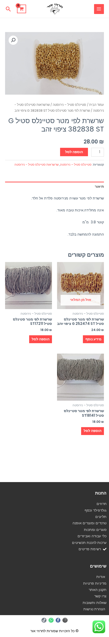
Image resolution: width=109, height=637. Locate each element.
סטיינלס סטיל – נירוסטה (69, 105)
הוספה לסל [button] (40, 339)
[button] (8, 9)
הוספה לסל (74, 152)
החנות (100, 493)
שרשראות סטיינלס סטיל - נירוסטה (36, 164)
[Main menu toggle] (99, 9)
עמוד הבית (96, 105)
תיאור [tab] (99, 186)
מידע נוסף (93, 339)
